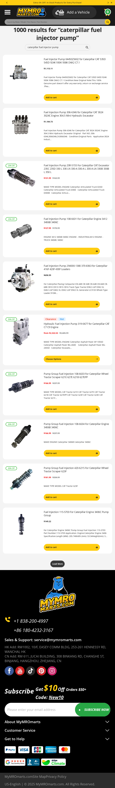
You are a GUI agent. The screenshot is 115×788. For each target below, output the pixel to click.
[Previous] (7, 2)
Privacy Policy (56, 776)
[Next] (108, 2)
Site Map (39, 776)
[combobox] (57, 47)
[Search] (87, 47)
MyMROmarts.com (19, 776)
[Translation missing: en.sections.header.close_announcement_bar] (111, 2)
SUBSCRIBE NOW (96, 709)
